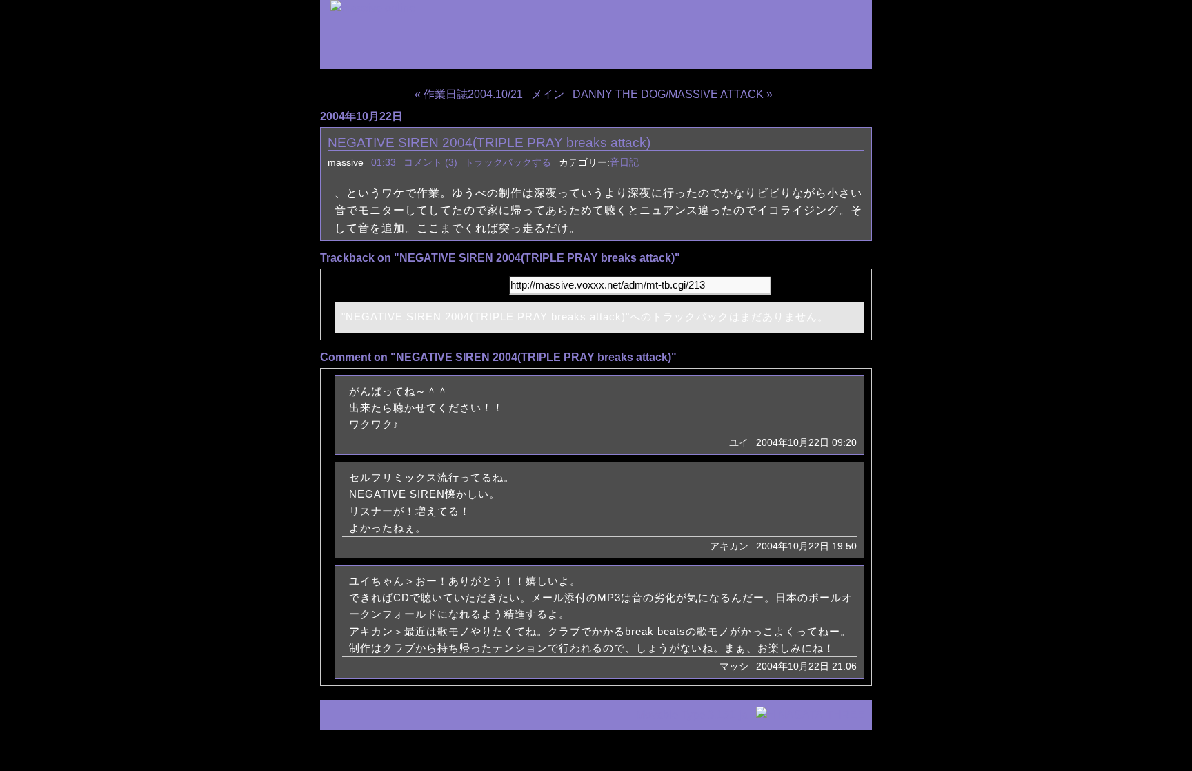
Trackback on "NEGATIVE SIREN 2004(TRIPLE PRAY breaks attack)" (500, 258)
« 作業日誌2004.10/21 (469, 94)
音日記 (624, 162)
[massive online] (372, 8)
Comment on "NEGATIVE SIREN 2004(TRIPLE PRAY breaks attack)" (498, 357)
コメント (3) (430, 162)
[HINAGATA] (810, 715)
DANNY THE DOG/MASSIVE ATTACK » (673, 94)
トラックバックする (507, 162)
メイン (547, 94)
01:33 (383, 162)
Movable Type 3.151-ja (692, 715)
